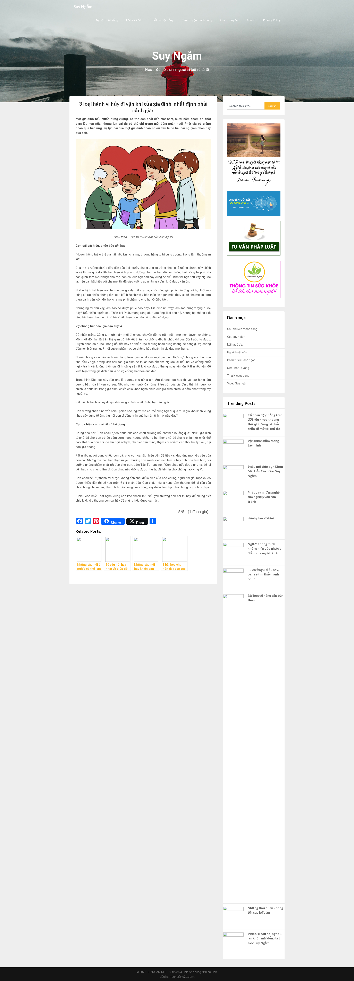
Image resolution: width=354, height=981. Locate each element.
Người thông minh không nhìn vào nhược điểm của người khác (264, 548)
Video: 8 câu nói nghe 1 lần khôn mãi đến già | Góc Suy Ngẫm (265, 938)
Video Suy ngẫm (237, 383)
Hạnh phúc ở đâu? (261, 518)
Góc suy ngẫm (229, 20)
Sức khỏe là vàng (238, 368)
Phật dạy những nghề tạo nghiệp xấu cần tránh (264, 496)
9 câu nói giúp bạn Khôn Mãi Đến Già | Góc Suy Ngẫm (265, 471)
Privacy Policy (271, 20)
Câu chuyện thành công (197, 20)
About (251, 20)
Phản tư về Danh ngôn (241, 360)
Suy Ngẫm (83, 6)
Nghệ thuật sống (107, 20)
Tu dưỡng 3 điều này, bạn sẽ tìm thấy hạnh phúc (263, 574)
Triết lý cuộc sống (162, 20)
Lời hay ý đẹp (134, 20)
